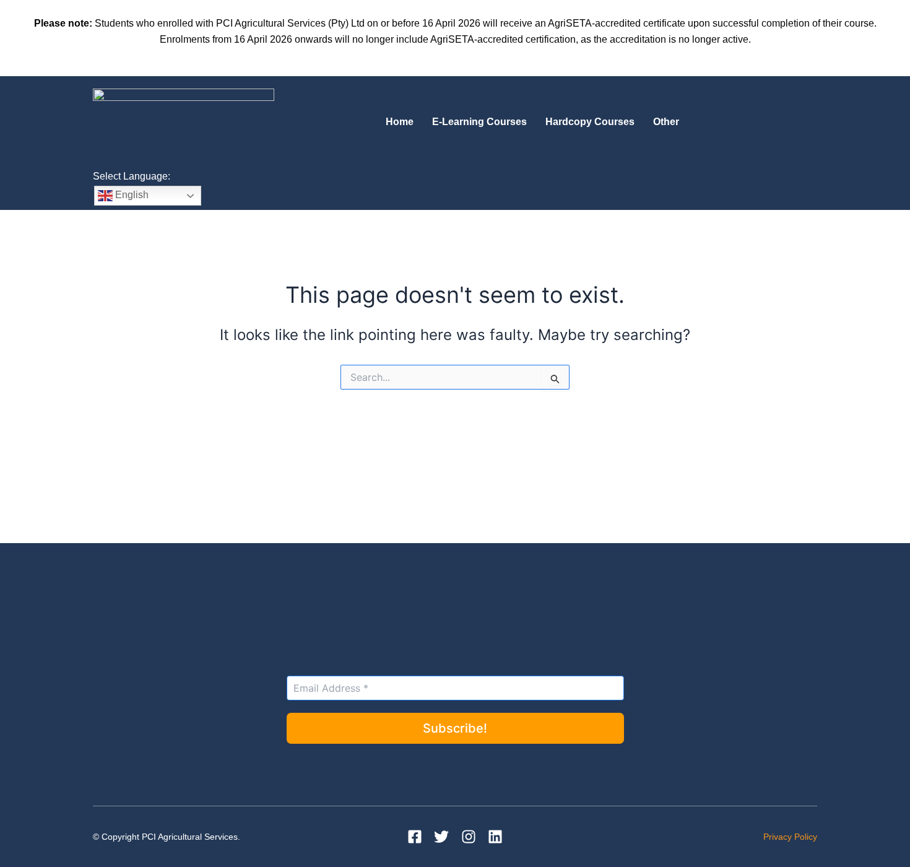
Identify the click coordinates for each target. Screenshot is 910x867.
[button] (669, 122)
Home (400, 121)
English (131, 195)
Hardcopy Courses (590, 121)
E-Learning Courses (479, 121)
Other (666, 121)
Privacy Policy (790, 837)
